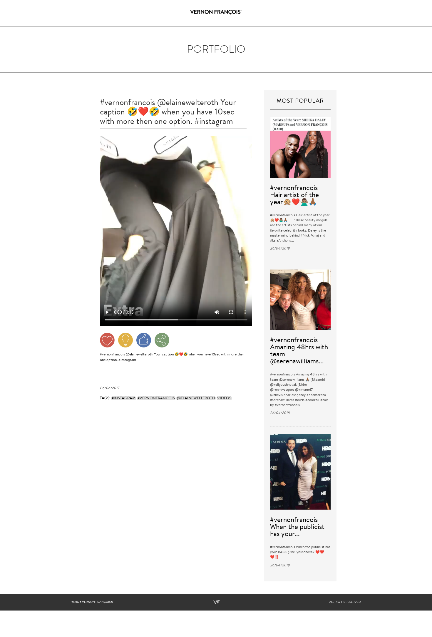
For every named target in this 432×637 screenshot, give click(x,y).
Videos (224, 398)
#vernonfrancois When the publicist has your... (297, 527)
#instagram (127, 360)
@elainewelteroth (139, 354)
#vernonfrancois (112, 354)
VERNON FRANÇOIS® (97, 602)
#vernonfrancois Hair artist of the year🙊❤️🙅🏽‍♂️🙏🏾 (294, 195)
